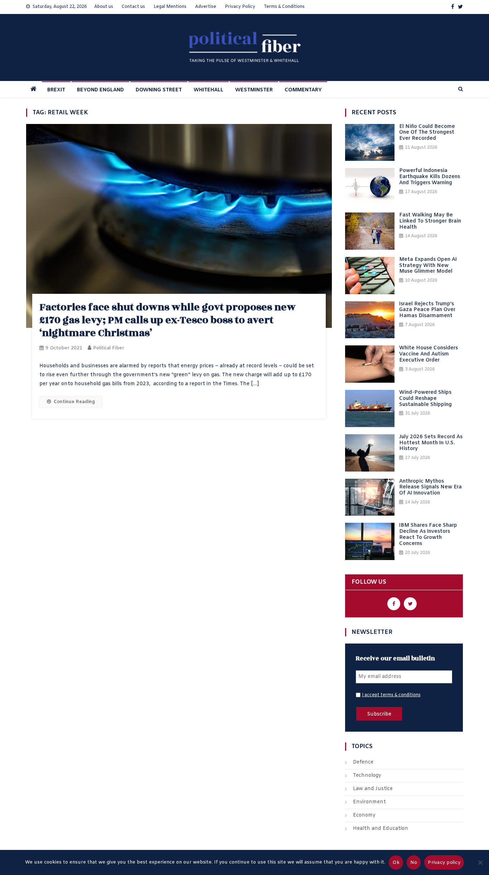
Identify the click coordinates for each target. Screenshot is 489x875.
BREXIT (56, 90)
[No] (480, 862)
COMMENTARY (303, 90)
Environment (369, 802)
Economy (364, 815)
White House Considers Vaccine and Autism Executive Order (428, 354)
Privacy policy (444, 863)
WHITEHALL (208, 90)
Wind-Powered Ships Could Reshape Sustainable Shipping (425, 399)
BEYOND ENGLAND (100, 90)
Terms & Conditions (284, 7)
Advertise (205, 7)
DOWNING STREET (159, 90)
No (413, 863)
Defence (363, 762)
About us (103, 7)
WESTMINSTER (254, 90)
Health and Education (380, 828)
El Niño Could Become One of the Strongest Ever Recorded (427, 133)
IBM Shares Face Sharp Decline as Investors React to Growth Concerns (428, 535)
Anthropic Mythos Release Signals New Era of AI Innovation (430, 488)
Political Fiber (108, 348)
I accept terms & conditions (391, 695)
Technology (367, 775)
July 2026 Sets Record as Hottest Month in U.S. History (431, 443)
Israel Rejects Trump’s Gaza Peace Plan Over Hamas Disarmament (427, 310)
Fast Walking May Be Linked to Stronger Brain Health (430, 221)
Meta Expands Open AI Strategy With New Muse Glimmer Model (428, 266)
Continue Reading (74, 402)
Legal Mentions (170, 7)
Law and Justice (373, 788)
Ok (396, 863)
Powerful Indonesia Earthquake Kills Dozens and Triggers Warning (429, 177)
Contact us (133, 7)
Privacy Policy (240, 7)
